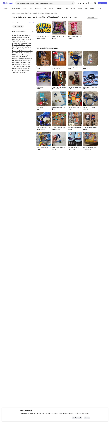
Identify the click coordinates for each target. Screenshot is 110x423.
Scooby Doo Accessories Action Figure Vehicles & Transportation (21, 67)
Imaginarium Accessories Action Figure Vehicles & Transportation (21, 44)
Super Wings (20, 13)
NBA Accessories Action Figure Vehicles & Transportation (21, 55)
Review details (77, 418)
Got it (86, 418)
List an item (102, 3)
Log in (85, 3)
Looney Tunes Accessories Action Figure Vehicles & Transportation (21, 36)
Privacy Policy (85, 413)
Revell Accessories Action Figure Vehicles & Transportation (21, 48)
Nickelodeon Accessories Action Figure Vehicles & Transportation (21, 63)
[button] (91, 3)
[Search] (72, 3)
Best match (91, 17)
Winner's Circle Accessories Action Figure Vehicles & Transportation (22, 59)
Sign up (79, 3)
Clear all (31, 23)
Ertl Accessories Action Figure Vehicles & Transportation (20, 71)
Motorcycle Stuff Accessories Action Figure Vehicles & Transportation (22, 51)
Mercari (14, 13)
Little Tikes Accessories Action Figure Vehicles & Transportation (22, 40)
